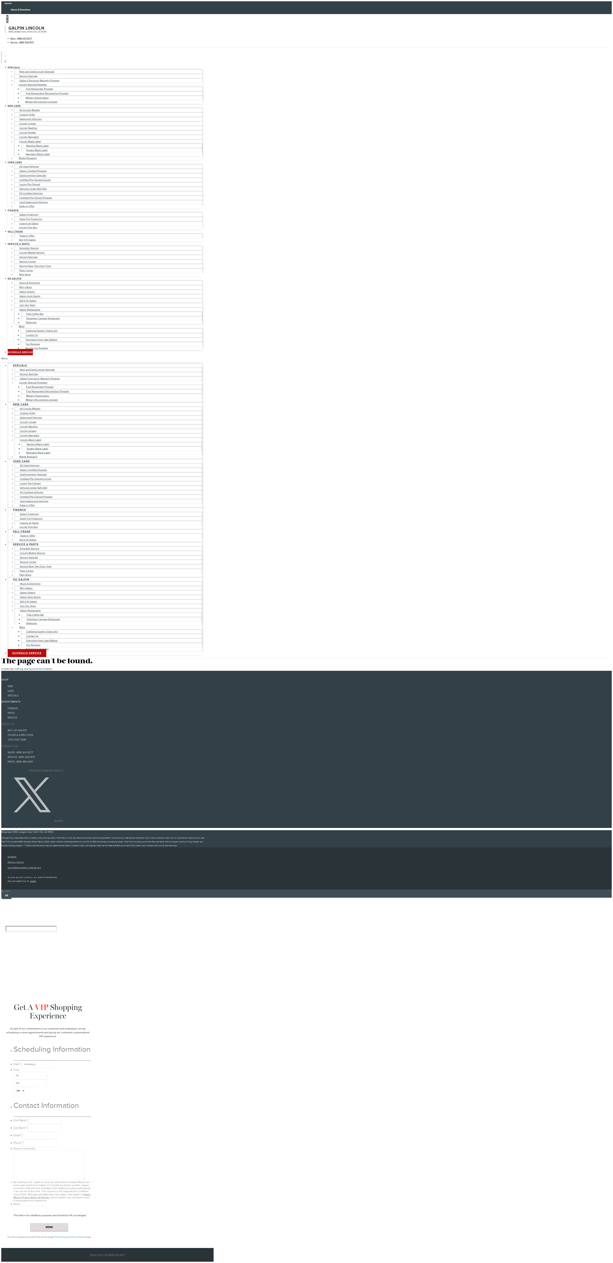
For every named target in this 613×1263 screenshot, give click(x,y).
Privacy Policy (60, 1237)
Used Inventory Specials (32, 175)
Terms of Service (78, 1237)
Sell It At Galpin (27, 239)
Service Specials (28, 76)
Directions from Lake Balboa (41, 339)
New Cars (14, 106)
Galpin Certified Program (33, 171)
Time (16, 1069)
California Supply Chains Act (41, 330)
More (22, 326)
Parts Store (25, 274)
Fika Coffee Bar (34, 314)
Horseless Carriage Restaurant (43, 318)
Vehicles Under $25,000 (33, 189)
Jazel (33, 881)
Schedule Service (29, 248)
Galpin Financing (28, 214)
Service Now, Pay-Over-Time (35, 266)
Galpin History (27, 291)
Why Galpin (25, 287)
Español (7, 3)
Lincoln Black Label (30, 141)
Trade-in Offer (26, 206)
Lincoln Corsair (27, 123)
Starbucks (31, 322)
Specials (14, 67)
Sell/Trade (15, 231)
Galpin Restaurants (29, 309)
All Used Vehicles (29, 166)
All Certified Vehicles (31, 193)
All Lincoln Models (29, 110)
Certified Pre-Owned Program (35, 197)
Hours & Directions (29, 282)
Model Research (28, 158)
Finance (13, 210)
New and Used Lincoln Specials (36, 71)
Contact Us (32, 335)
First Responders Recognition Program (47, 93)
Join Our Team (27, 305)
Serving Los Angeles (36, 348)
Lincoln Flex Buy (28, 227)
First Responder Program (39, 89)
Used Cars (15, 162)
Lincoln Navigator (29, 137)
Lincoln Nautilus (28, 128)
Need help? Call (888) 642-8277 (107, 1254)
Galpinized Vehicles (30, 119)
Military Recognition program (41, 101)
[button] (102, 358)
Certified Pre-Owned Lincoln (35, 180)
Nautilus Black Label (37, 145)
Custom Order (27, 114)
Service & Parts (19, 244)
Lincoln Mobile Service (32, 252)
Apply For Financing (30, 219)
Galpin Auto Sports (29, 296)
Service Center (27, 261)
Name (16, 1204)
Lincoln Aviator (27, 132)
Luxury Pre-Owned (29, 184)
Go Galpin (14, 278)
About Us (8, 723)
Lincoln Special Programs (33, 84)
